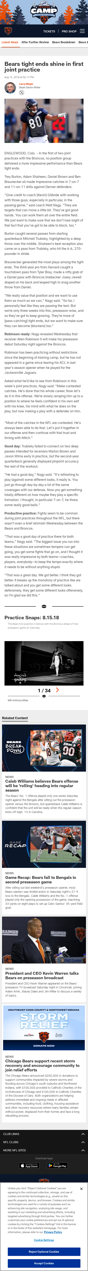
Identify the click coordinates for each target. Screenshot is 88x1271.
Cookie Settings (44, 1240)
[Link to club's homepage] (8, 29)
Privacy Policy (53, 1232)
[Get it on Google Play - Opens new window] (57, 1168)
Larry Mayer (26, 83)
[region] (44, 1226)
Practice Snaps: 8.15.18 (32, 617)
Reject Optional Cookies (44, 1251)
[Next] (57, 689)
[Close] (81, 1188)
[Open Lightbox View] (44, 671)
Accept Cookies (44, 1263)
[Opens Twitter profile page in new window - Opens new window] (21, 92)
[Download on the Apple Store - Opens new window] (29, 1166)
